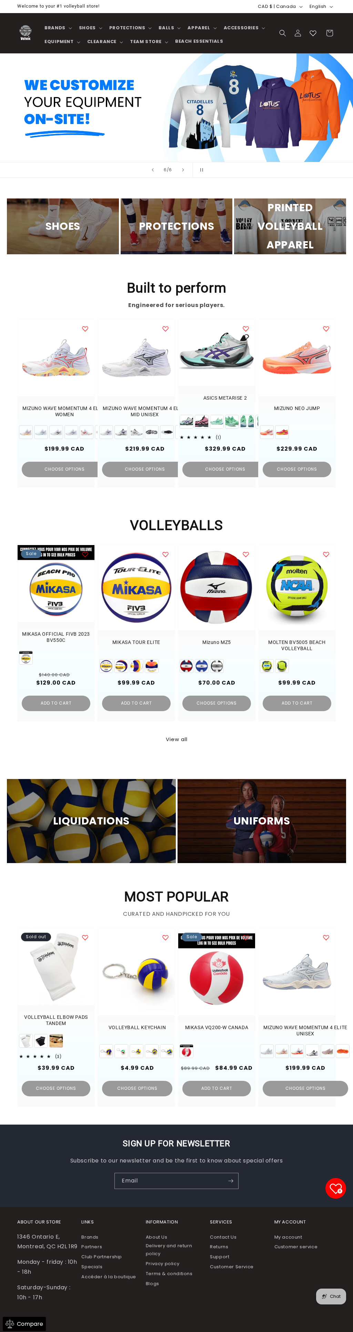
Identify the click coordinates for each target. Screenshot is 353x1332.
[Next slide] (183, 169)
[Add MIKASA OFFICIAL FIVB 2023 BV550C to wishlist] (85, 554)
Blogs (152, 1283)
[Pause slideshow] (200, 169)
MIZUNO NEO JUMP (297, 408)
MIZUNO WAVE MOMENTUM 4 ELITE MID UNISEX (145, 411)
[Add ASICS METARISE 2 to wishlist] (246, 328)
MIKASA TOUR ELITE (136, 642)
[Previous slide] (152, 169)
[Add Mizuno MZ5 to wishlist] (246, 554)
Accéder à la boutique (108, 1276)
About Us (157, 1237)
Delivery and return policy (169, 1249)
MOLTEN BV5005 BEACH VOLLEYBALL (296, 645)
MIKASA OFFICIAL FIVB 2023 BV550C (56, 637)
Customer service (296, 1246)
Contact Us (223, 1237)
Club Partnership (101, 1256)
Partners (91, 1246)
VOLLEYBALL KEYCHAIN (137, 1027)
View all (177, 739)
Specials (91, 1266)
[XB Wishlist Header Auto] (313, 33)
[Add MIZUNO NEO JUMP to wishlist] (326, 328)
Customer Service (232, 1266)
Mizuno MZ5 (216, 642)
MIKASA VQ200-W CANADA (217, 1027)
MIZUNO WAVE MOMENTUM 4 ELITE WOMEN (64, 411)
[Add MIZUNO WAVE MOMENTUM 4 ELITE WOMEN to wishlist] (85, 328)
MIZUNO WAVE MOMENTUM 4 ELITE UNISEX (305, 1030)
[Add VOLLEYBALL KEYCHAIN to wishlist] (165, 937)
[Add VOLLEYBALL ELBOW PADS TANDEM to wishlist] (85, 937)
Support (219, 1256)
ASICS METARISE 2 (225, 398)
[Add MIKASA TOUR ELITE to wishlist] (165, 554)
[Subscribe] (230, 1181)
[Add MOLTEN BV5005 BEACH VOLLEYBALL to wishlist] (326, 554)
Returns (219, 1246)
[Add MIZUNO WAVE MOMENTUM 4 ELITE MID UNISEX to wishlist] (165, 328)
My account (288, 1237)
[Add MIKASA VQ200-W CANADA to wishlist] (246, 937)
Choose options (64, 469)
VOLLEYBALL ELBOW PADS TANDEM (56, 1020)
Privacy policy (162, 1263)
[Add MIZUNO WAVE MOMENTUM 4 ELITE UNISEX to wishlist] (326, 937)
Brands (90, 1237)
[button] (57, 28)
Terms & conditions (169, 1273)
